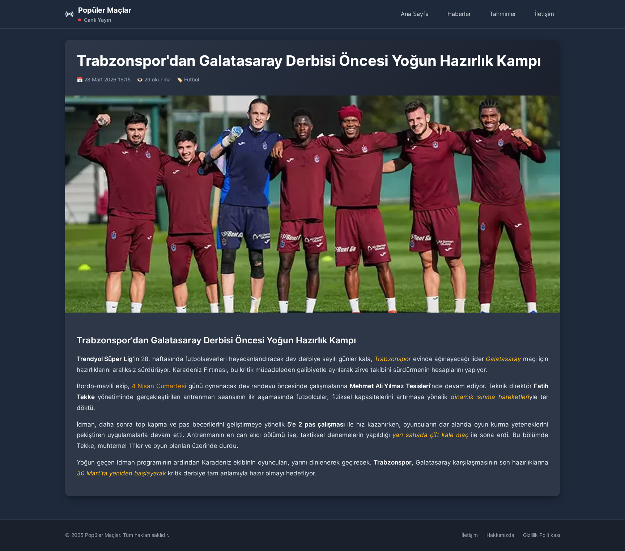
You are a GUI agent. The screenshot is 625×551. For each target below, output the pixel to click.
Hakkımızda (500, 535)
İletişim (544, 13)
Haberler (459, 13)
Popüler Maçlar (104, 10)
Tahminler (503, 13)
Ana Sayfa (415, 13)
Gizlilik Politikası (541, 535)
